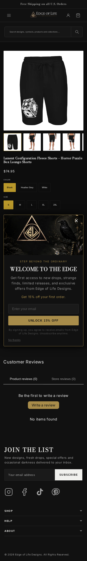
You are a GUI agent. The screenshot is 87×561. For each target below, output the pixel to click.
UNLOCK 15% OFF (43, 320)
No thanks (14, 340)
